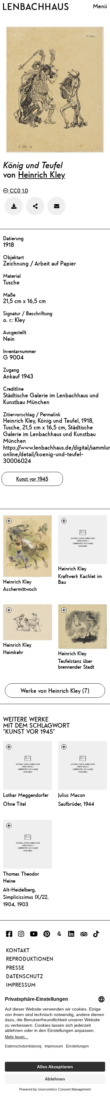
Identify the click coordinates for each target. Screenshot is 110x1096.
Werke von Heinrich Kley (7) (55, 690)
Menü (100, 6)
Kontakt (18, 950)
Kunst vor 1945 (32, 479)
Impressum (21, 985)
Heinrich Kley (41, 174)
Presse (15, 968)
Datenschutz (24, 976)
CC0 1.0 (18, 190)
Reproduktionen (29, 959)
